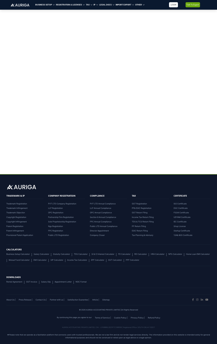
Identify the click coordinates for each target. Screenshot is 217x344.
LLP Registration (55, 208)
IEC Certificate (180, 221)
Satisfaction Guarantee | (78, 300)
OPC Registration (55, 212)
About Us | (11, 300)
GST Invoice (31, 282)
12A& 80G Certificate (183, 235)
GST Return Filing (139, 212)
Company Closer (97, 235)
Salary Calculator (41, 254)
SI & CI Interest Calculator (103, 254)
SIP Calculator (57, 260)
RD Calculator (140, 254)
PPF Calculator (132, 260)
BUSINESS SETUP (43, 5)
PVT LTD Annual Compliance (103, 203)
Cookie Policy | (121, 317)
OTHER (138, 5)
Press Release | (25, 300)
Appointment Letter (63, 282)
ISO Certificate (180, 203)
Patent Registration (14, 226)
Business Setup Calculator (18, 254)
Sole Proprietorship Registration (62, 221)
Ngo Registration (55, 226)
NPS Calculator (175, 254)
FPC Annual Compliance (101, 221)
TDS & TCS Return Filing (143, 221)
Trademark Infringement (16, 208)
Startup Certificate (182, 230)
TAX (88, 5)
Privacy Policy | (138, 317)
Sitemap (106, 300)
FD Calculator (124, 254)
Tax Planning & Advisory (142, 235)
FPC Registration (55, 230)
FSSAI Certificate (181, 212)
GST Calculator (115, 260)
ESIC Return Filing (140, 230)
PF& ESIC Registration (141, 208)
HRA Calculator (157, 254)
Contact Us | (41, 300)
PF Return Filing (139, 226)
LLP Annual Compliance (100, 208)
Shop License (180, 226)
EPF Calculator (97, 260)
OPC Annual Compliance (101, 212)
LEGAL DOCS (105, 5)
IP (94, 5)
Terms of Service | (103, 317)
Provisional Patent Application (19, 235)
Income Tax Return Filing (143, 217)
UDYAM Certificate (182, 217)
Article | (95, 300)
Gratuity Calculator (61, 254)
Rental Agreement (14, 282)
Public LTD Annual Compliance (103, 226)
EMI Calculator (40, 260)
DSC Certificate (181, 208)
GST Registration (139, 203)
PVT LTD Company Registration (62, 203)
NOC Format (81, 282)
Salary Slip (46, 282)
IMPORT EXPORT (123, 5)
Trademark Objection (15, 212)
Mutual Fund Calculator (19, 260)
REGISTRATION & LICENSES (69, 5)
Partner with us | (57, 300)
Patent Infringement (15, 230)
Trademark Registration (16, 203)
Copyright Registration (16, 217)
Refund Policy (154, 317)
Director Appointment (99, 230)
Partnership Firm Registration (61, 217)
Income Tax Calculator (77, 260)
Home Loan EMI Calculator (198, 254)
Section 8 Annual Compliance (103, 217)
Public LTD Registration (58, 235)
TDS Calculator (81, 254)
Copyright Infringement (16, 221)
